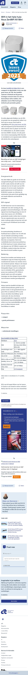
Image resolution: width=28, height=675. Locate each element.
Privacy (3, 660)
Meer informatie (15, 169)
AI (1, 639)
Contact (3, 653)
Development (4, 646)
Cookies (3, 662)
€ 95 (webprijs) (18, 369)
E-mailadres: (4, 393)
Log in (3, 25)
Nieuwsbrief (4, 633)
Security (3, 642)
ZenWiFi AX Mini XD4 (13, 88)
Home (2, 12)
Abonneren (15, 3)
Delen (22, 28)
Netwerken (3, 644)
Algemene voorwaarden (7, 657)
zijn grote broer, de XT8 (19, 124)
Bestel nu (6, 426)
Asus (15, 340)
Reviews (8, 12)
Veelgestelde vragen (6, 655)
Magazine (3, 626)
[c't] (2, 2)
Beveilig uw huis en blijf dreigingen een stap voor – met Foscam (13, 160)
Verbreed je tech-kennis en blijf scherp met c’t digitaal (12, 468)
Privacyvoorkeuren (6, 665)
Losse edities (4, 630)
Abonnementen (5, 628)
